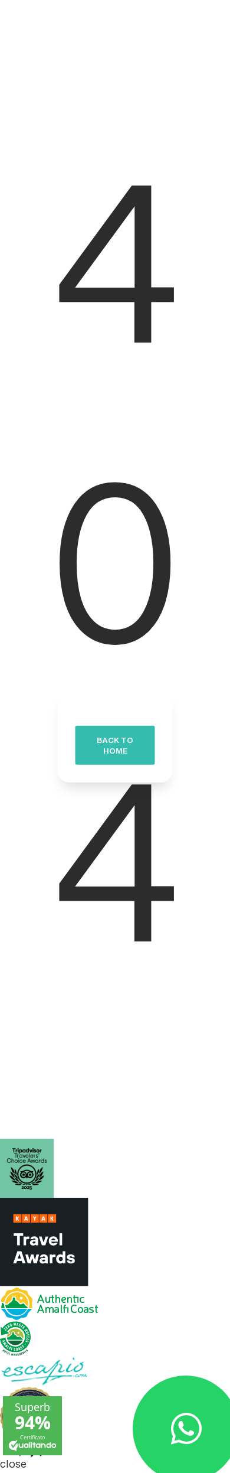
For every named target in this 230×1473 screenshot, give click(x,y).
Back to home (115, 748)
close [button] (13, 1465)
